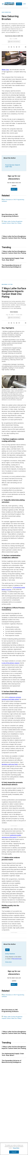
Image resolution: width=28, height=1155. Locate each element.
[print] (25, 47)
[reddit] (16, 47)
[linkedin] (11, 47)
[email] (19, 47)
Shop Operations (6, 12)
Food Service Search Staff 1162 (14, 36)
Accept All (14, 1152)
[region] (14, 1149)
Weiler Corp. (5, 69)
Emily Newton (14, 311)
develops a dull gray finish (10, 764)
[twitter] (14, 47)
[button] (3, 4)
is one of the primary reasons (10, 663)
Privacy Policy (16, 1148)
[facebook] (9, 47)
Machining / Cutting (7, 284)
